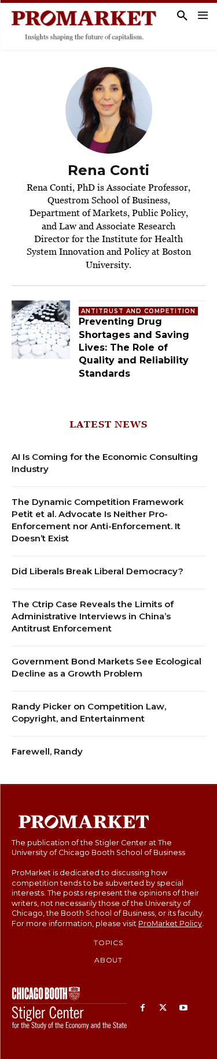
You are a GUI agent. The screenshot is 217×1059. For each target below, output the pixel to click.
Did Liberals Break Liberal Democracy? (97, 571)
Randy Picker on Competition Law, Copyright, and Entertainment (89, 712)
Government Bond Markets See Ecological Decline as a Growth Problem (106, 667)
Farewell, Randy (47, 751)
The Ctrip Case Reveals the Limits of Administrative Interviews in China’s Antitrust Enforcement (93, 616)
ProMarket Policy (170, 923)
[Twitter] (163, 1008)
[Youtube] (183, 1008)
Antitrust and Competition (138, 311)
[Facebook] (142, 1008)
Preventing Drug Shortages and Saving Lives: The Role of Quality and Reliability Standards (134, 347)
